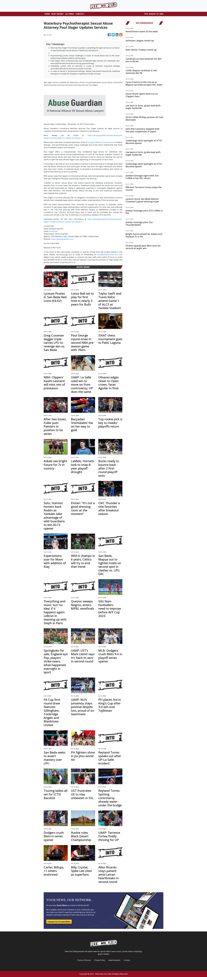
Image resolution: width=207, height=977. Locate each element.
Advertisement (114, 960)
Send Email (53, 231)
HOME (47, 14)
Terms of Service (84, 960)
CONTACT (80, 14)
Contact (127, 960)
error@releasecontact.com (107, 254)
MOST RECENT (57, 14)
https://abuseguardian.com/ (62, 239)
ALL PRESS (69, 14)
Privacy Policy (99, 960)
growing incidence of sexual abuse (100, 142)
